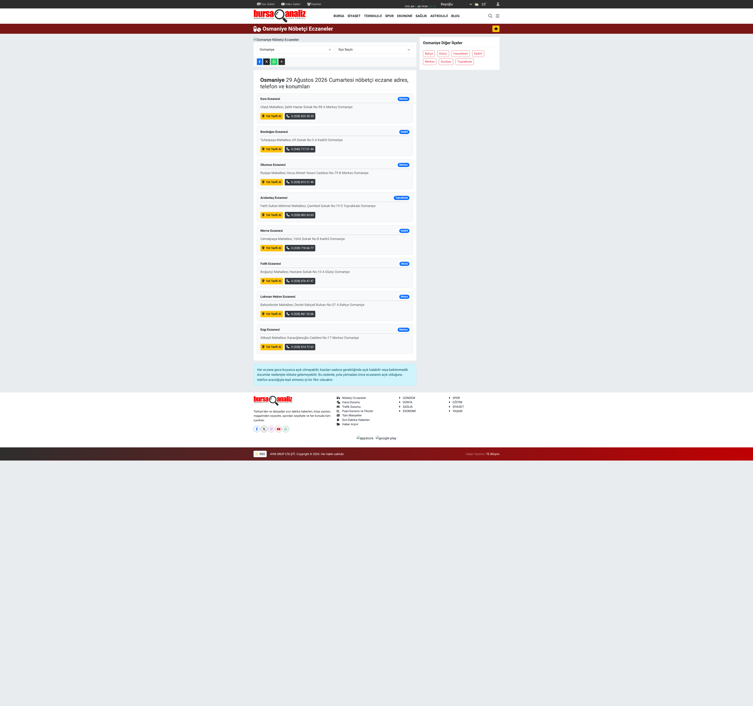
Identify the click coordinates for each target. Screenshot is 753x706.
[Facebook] (257, 429)
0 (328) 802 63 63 (302, 215)
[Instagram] (271, 429)
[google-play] (386, 438)
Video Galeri (292, 4)
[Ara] (490, 16)
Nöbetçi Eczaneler (354, 398)
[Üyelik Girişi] (496, 4)
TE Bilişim (492, 454)
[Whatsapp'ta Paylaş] (274, 61)
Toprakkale (464, 61)
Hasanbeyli (460, 53)
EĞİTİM (457, 402)
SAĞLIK (421, 16)
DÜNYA (407, 402)
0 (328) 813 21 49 (302, 182)
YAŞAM (457, 411)
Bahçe (429, 53)
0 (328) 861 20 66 (302, 314)
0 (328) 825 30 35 (302, 116)
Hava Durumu (351, 402)
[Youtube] (278, 429)
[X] (264, 429)
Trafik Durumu (351, 407)
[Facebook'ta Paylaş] (259, 61)
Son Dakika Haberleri (356, 420)
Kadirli (478, 53)
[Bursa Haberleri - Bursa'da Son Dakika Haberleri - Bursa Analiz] (280, 15)
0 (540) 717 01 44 (302, 149)
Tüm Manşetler (352, 415)
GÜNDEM (409, 398)
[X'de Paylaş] (266, 61)
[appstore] (365, 438)
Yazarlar (316, 4)
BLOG (455, 16)
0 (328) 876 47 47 (302, 281)
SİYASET (354, 16)
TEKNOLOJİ (373, 16)
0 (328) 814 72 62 (302, 347)
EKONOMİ (404, 16)
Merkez (430, 61)
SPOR (389, 16)
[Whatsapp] (286, 429)
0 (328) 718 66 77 (302, 248)
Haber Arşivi (350, 424)
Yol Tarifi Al (273, 116)
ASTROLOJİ (439, 16)
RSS (262, 454)
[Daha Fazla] (281, 61)
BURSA (339, 16)
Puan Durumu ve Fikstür (357, 411)
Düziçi (443, 53)
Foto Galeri (267, 4)
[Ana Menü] (497, 16)
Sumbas (446, 61)
